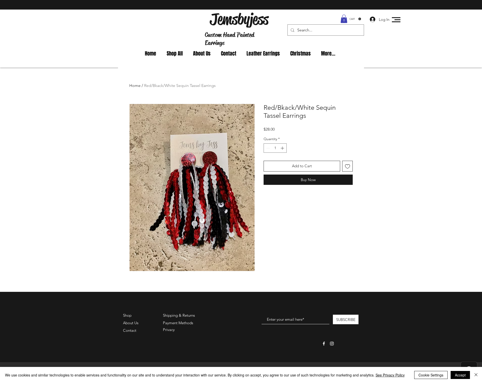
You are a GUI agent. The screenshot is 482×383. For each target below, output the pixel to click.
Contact (129, 330)
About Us (130, 322)
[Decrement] (267, 148)
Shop (127, 315)
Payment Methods (178, 322)
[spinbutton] (275, 148)
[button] (343, 19)
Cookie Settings (430, 374)
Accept (460, 374)
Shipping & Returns (179, 315)
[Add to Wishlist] (347, 166)
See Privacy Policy (390, 374)
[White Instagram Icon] (331, 343)
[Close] (476, 375)
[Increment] (283, 148)
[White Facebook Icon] (323, 343)
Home (135, 85)
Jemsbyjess (239, 19)
